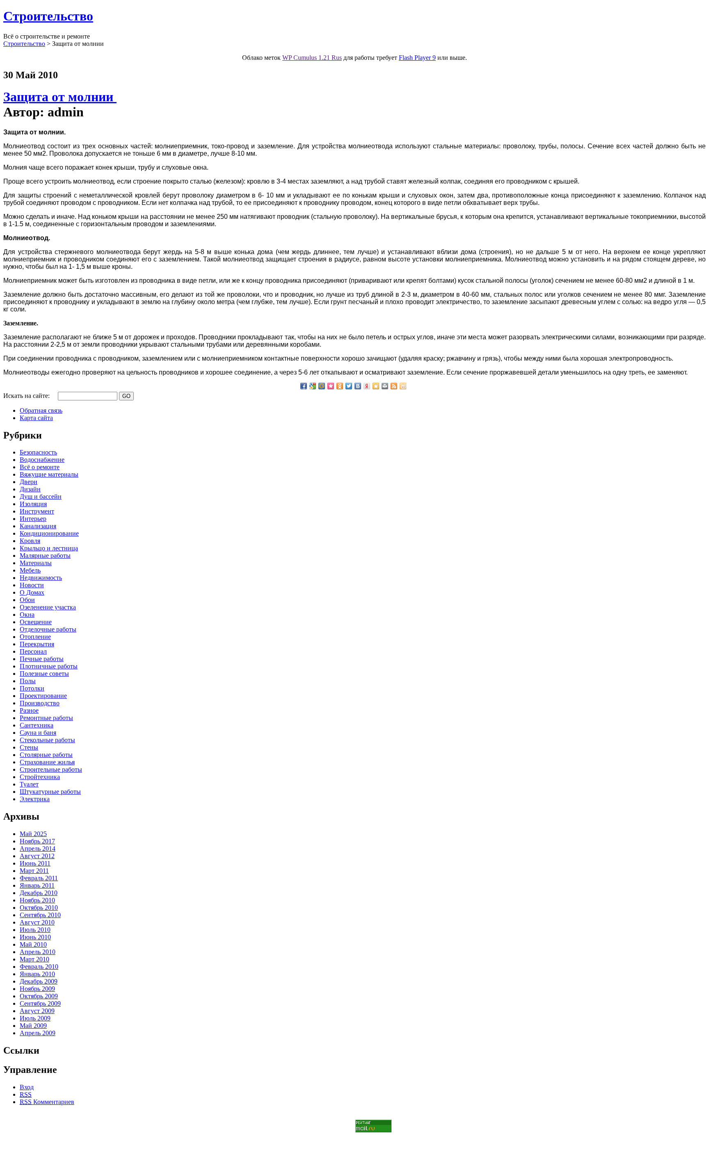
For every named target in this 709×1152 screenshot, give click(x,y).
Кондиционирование (49, 533)
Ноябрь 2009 (37, 988)
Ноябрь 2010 (37, 900)
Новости (32, 585)
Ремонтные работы (46, 717)
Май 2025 (33, 833)
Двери (28, 481)
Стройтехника (40, 776)
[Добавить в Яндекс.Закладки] (367, 386)
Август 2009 (37, 1010)
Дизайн (30, 489)
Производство (39, 703)
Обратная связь (41, 410)
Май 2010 (33, 944)
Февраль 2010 (39, 966)
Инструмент (37, 511)
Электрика (35, 798)
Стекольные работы (47, 739)
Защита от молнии (60, 96)
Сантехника (36, 725)
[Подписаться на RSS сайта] (394, 386)
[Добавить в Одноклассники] (339, 386)
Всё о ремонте (39, 467)
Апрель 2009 (37, 1032)
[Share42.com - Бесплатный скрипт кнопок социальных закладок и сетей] (403, 386)
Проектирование (43, 695)
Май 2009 (33, 1025)
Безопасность (38, 452)
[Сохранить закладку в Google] (312, 386)
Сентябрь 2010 (40, 914)
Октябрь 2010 (39, 907)
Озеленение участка (48, 607)
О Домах (32, 592)
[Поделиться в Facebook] (303, 386)
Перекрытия (37, 644)
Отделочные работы (48, 629)
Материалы (36, 562)
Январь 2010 (37, 973)
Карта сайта (36, 417)
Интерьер (33, 518)
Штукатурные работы (50, 791)
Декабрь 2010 (38, 892)
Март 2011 (34, 870)
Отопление (35, 636)
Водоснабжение (42, 459)
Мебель (30, 570)
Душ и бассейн (41, 496)
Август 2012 (37, 855)
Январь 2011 (37, 885)
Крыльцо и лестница (49, 548)
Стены (29, 747)
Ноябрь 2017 (37, 841)
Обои (27, 599)
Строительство (48, 16)
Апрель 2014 (37, 848)
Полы (28, 680)
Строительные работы (51, 769)
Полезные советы (44, 673)
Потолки (32, 688)
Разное (29, 710)
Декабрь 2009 (38, 981)
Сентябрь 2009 (40, 1003)
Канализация (38, 526)
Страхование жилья (47, 762)
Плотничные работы (49, 666)
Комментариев (47, 1101)
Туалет (29, 784)
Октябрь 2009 (39, 996)
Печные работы (42, 658)
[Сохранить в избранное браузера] (376, 386)
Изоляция (33, 503)
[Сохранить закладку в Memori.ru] (330, 386)
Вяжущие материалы (49, 474)
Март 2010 (34, 959)
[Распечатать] (385, 386)
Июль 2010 (35, 929)
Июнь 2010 (35, 937)
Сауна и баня (38, 732)
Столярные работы (46, 754)
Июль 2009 (35, 1018)
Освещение (36, 621)
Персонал (33, 651)
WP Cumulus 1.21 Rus (312, 57)
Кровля (30, 540)
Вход (27, 1087)
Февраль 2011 (39, 878)
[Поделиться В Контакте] (357, 386)
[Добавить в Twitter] (348, 386)
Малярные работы (45, 555)
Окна (27, 614)
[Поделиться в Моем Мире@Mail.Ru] (321, 386)
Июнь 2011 (35, 863)
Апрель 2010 (37, 951)
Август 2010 (37, 922)
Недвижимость (41, 577)
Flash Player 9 (417, 57)
